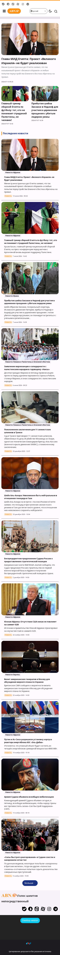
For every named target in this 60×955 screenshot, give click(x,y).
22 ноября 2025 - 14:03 (21, 635)
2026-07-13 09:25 (7, 82)
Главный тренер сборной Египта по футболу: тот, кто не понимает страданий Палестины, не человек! (14, 112)
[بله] (24, 909)
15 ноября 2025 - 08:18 (21, 813)
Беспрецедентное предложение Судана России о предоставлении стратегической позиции (28, 557)
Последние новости (15, 133)
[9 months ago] (30, 599)
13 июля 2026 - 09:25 (20, 196)
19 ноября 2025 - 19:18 (21, 753)
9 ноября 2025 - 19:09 (20, 876)
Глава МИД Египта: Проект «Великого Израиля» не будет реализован (28, 61)
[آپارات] (43, 909)
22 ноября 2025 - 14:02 (21, 695)
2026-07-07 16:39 (37, 120)
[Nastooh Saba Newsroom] (30, 943)
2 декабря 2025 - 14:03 (21, 577)
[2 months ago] (30, 344)
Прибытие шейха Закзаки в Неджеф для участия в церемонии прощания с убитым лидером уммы (44, 110)
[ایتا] (37, 909)
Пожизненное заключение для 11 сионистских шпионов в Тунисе (27, 428)
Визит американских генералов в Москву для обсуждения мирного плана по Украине (27, 678)
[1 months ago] (30, 39)
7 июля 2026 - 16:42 (20, 256)
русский (35, 11)
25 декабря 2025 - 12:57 (21, 451)
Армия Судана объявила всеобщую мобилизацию (29, 794)
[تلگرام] (55, 909)
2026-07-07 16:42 (7, 124)
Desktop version (30, 920)
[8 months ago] (30, 536)
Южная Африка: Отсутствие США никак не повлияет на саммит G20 (30, 621)
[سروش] (30, 909)
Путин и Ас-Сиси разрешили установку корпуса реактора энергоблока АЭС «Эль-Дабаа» (28, 738)
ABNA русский (18, 11)
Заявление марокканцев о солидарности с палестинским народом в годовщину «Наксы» (27, 365)
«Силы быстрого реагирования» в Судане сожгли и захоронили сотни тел (29, 856)
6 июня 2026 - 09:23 (20, 385)
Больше (29, 883)
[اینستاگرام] (49, 909)
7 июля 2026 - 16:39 (20, 322)
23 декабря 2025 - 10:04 (21, 514)
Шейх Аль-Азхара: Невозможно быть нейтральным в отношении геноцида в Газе (30, 494)
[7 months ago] (30, 407)
